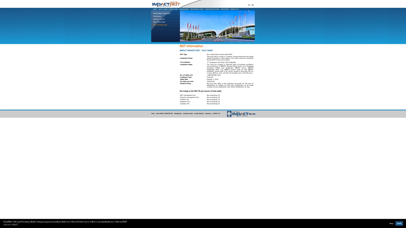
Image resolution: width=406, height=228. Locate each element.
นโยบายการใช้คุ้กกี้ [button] (10, 225)
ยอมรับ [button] (399, 223)
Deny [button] (391, 223)
